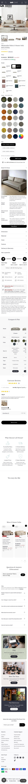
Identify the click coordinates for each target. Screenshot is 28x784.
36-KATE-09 (9, 118)
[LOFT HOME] (14, 2)
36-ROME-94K (3, 136)
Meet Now (14, 682)
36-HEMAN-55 (9, 105)
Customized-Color (21, 136)
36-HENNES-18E (3, 111)
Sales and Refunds (18, 740)
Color (6, 95)
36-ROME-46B (15, 130)
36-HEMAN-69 (21, 105)
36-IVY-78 (15, 111)
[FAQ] (14, 642)
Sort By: (15, 387)
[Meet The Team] (14, 668)
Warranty (16, 742)
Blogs (2, 742)
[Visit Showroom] (14, 694)
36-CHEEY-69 (9, 99)
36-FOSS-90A (3, 105)
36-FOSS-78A (21, 99)
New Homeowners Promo (19, 746)
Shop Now (15, 371)
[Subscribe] (22, 724)
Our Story (3, 734)
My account (16, 748)
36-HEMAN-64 (15, 105)
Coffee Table (10, 291)
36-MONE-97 (21, 124)
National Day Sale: (9, 286)
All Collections (4, 750)
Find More (14, 656)
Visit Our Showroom (5, 746)
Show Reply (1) (6, 413)
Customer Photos (5, 740)
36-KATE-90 (15, 118)
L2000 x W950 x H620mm (8, 148)
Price (2, 54)
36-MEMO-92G (15, 124)
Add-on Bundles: (9, 289)
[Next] (26, 19)
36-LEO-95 (21, 118)
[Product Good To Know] (14, 199)
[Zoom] (14, 18)
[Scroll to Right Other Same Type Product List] (25, 560)
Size (2, 141)
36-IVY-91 (21, 111)
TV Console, (16, 291)
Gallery (2, 736)
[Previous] (2, 19)
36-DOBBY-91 (15, 99)
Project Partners (4, 744)
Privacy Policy (12, 780)
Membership (16, 736)
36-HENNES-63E (9, 111)
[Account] (22, 2)
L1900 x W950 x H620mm (8, 144)
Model (2, 63)
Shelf (22, 291)
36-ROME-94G (21, 130)
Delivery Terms (17, 738)
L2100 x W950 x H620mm (8, 151)
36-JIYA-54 (3, 118)
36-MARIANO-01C (3, 124)
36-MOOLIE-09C (3, 130)
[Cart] (25, 2)
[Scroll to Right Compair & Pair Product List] (23, 374)
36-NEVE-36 (9, 130)
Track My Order (17, 734)
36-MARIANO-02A (9, 124)
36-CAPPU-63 (3, 99)
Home (2, 43)
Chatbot (21, 589)
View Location (14, 709)
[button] (8, 407)
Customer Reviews (5, 738)
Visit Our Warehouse (5, 748)
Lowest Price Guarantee (19, 744)
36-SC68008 (9, 136)
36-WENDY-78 (15, 136)
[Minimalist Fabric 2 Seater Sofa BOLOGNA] (15, 327)
